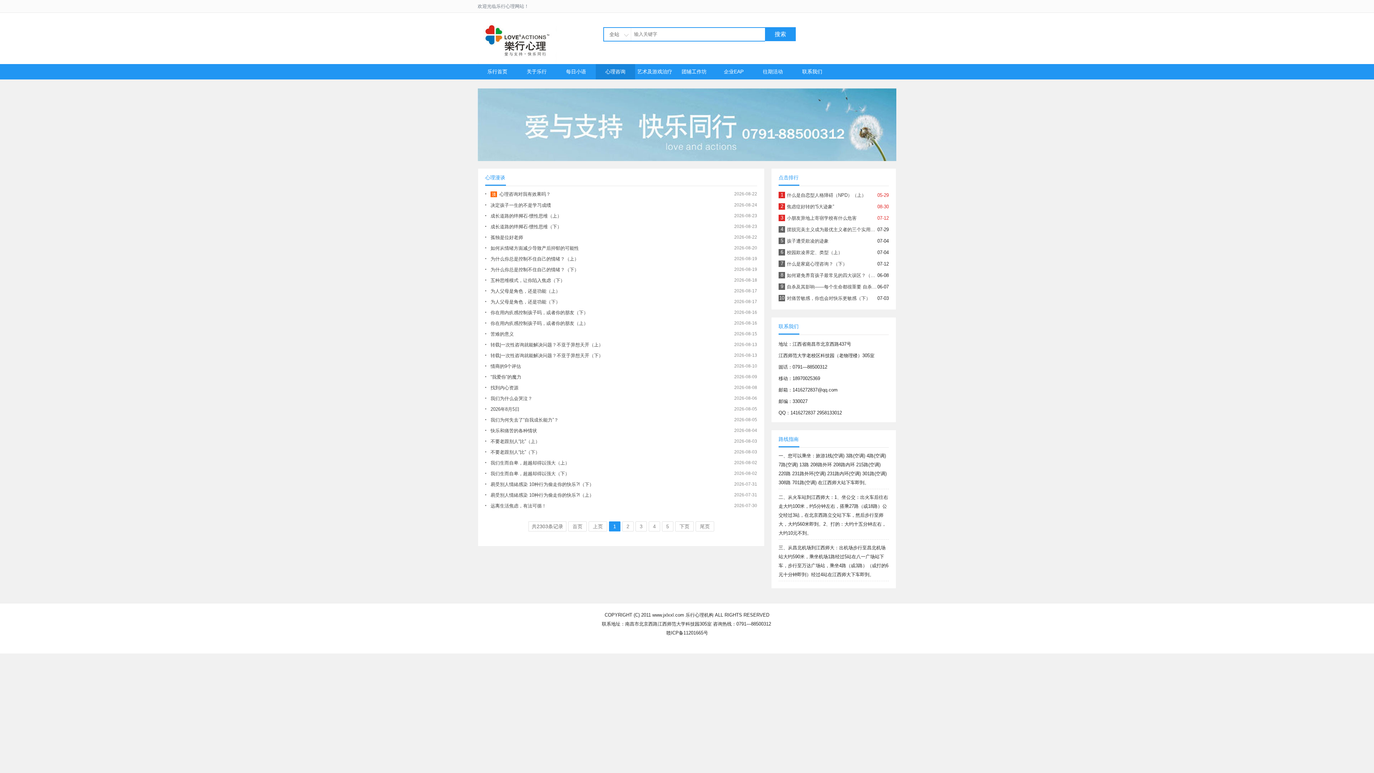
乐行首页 (497, 71)
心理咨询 (615, 71)
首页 (577, 526)
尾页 (705, 526)
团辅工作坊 (694, 71)
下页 (684, 526)
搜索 (780, 34)
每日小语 (576, 71)
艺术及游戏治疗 (654, 71)
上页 (598, 526)
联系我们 (812, 71)
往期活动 (773, 71)
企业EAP (734, 71)
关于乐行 (537, 71)
